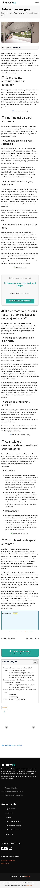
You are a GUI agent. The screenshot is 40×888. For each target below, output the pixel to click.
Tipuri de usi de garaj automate (15, 670)
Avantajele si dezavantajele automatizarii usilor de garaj (21, 691)
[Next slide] (33, 727)
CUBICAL (27, 876)
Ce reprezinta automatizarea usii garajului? (18, 668)
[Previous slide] (6, 727)
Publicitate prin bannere (13, 830)
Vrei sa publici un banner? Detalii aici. (12, 745)
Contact (8, 817)
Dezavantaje (15, 697)
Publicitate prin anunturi (13, 821)
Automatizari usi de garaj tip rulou (21, 678)
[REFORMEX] (20, 711)
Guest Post (9, 834)
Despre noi (9, 813)
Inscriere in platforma (8, 861)
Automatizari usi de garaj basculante (22, 675)
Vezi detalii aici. (29, 632)
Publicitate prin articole (13, 826)
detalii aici (29, 886)
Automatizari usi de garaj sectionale (21, 673)
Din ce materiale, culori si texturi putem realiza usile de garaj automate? (19, 681)
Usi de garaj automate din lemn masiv (22, 685)
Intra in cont (5, 863)
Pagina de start (6, 13)
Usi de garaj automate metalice (21, 687)
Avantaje (13, 694)
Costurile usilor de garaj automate (15, 699)
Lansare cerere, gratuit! (21, 301)
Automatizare (19, 13)
